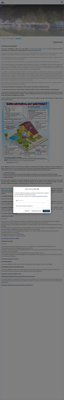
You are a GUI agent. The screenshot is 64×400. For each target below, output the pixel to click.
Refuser (27, 211)
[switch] (16, 206)
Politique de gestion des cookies (40, 196)
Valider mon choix (36, 211)
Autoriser (46, 211)
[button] (32, 200)
